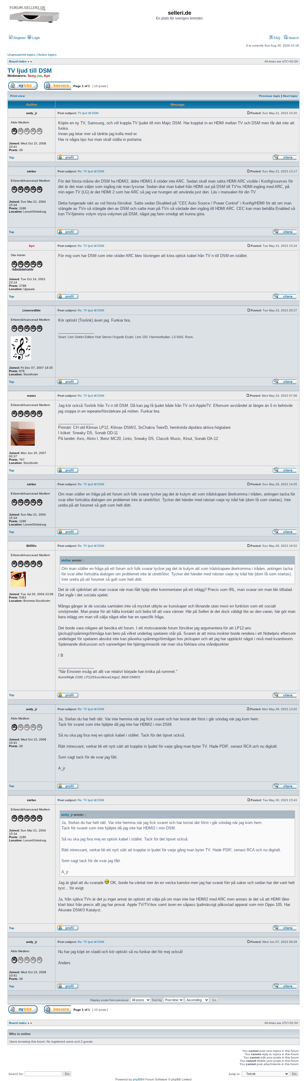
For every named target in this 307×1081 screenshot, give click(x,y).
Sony (31, 75)
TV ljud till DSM (29, 70)
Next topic (290, 96)
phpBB (137, 1079)
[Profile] (68, 159)
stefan (66, 560)
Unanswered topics (21, 54)
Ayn (47, 75)
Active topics (47, 54)
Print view (17, 96)
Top (11, 157)
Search (293, 38)
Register (19, 38)
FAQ (276, 38)
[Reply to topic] (57, 88)
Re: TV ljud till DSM (91, 171)
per (39, 75)
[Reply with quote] (285, 159)
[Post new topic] (25, 88)
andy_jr (67, 814)
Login (35, 38)
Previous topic (269, 96)
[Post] (248, 113)
